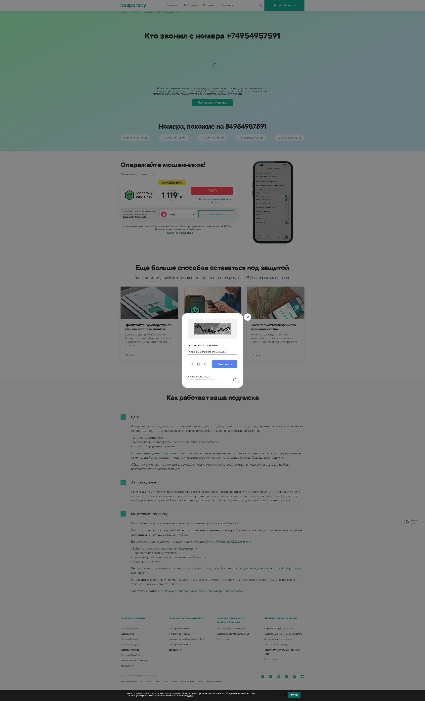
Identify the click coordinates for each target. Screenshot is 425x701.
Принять (294, 695)
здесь (190, 695)
